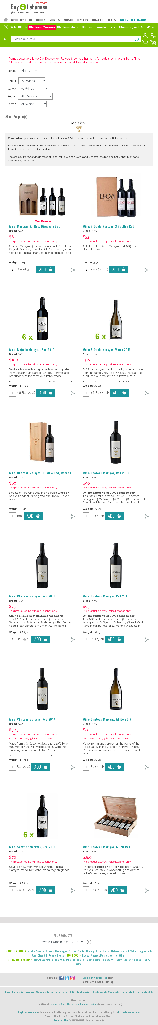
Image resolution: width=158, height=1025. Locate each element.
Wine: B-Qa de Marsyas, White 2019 (107, 349)
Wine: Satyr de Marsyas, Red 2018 (32, 847)
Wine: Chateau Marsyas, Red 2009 (106, 473)
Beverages (61, 951)
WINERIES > (18, 27)
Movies (94, 955)
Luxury (146, 960)
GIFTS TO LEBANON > (20, 960)
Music (103, 955)
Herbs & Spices (129, 951)
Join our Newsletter (95, 977)
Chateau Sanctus (95, 27)
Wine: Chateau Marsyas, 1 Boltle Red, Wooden (40, 473)
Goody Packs (93, 960)
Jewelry (112, 955)
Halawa (115, 951)
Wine (79, 964)
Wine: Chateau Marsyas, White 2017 (107, 719)
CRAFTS (97, 20)
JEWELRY (82, 20)
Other (121, 955)
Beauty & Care (63, 960)
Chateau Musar (68, 27)
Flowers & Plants (43, 960)
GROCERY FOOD (21, 20)
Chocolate (78, 960)
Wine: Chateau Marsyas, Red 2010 (32, 596)
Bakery (50, 951)
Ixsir (112, 27)
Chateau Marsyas (42, 27)
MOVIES (55, 20)
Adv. (6, 39)
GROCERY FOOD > (16, 951)
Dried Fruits (102, 951)
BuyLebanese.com (28, 1012)
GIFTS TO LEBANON (133, 20)
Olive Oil (42, 955)
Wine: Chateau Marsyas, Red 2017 (32, 719)
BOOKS (41, 20)
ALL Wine (147, 27)
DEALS (111, 20)
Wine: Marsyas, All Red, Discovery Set (34, 226)
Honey (118, 960)
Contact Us (147, 992)
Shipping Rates (44, 992)
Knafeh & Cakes (132, 960)
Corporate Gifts (130, 992)
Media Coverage (25, 992)
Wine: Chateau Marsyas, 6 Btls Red (106, 847)
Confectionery (86, 951)
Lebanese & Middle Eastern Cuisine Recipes (73, 1004)
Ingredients (145, 951)
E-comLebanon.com (129, 1012)
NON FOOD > (73, 955)
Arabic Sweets (36, 951)
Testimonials (84, 992)
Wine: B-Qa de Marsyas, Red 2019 (32, 349)
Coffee (72, 951)
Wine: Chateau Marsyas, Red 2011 (106, 596)
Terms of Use (61, 1020)
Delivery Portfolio (65, 992)
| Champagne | (128, 27)
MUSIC (68, 20)
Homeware (107, 960)
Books (85, 955)
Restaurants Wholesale (106, 992)
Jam (34, 955)
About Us (10, 992)
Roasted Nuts (56, 955)
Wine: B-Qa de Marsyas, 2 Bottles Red (108, 226)
